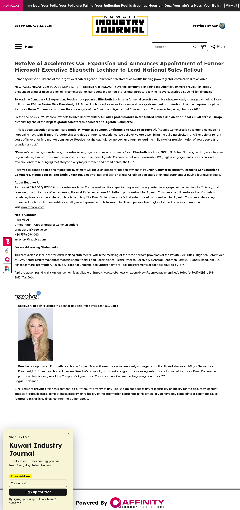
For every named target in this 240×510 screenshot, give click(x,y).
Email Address (20, 476)
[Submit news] (7, 241)
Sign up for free (37, 492)
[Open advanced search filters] (203, 47)
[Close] (68, 433)
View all (231, 5)
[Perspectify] (7, 250)
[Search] (195, 47)
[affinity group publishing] (7, 259)
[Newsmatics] (7, 268)
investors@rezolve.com (30, 239)
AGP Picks (11, 5)
